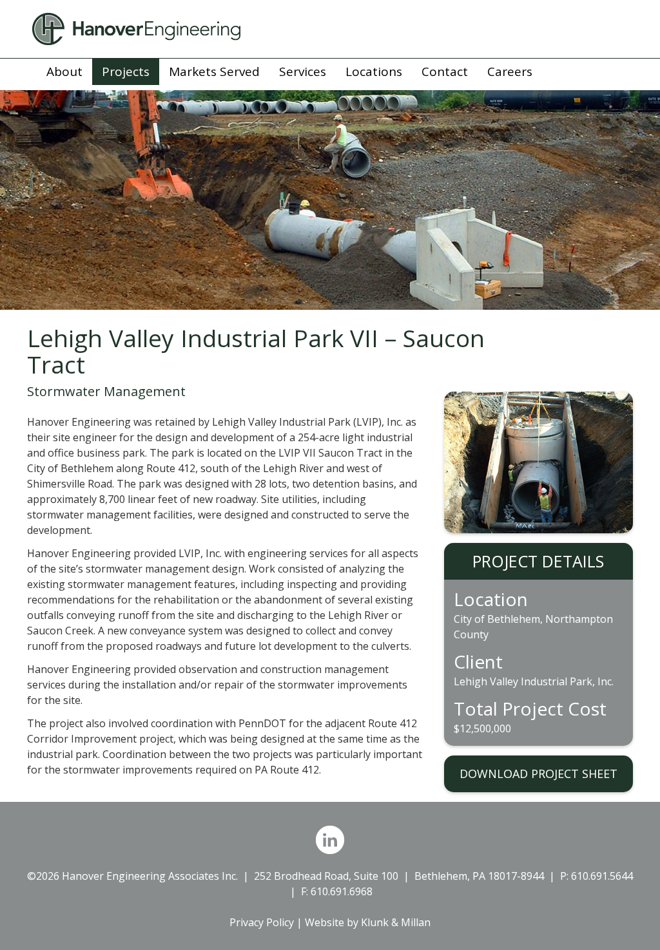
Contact (445, 71)
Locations (373, 71)
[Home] (330, 29)
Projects (126, 71)
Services (302, 71)
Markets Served (214, 71)
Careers (509, 71)
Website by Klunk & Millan (368, 922)
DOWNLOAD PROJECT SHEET (538, 773)
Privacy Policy (261, 922)
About (64, 71)
